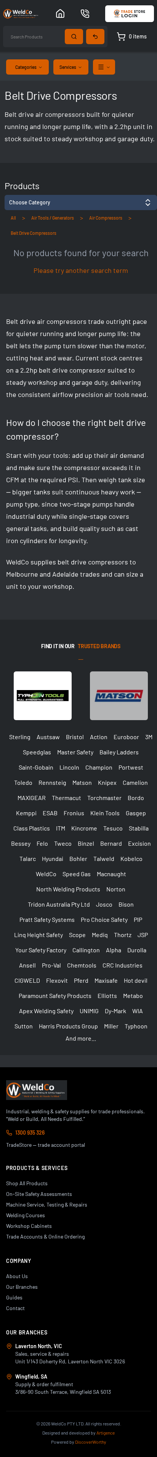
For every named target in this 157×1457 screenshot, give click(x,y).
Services (67, 67)
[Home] (60, 14)
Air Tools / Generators (52, 217)
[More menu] (104, 67)
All (13, 217)
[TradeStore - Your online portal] (129, 13)
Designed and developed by (78, 1432)
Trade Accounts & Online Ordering (45, 1236)
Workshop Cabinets (29, 1226)
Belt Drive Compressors (33, 233)
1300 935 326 (30, 1132)
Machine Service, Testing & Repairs (46, 1204)
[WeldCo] (36, 1090)
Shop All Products (27, 1183)
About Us (17, 1276)
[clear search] (95, 36)
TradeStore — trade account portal (45, 1144)
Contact (15, 1308)
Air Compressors (105, 217)
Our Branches (22, 1286)
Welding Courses (25, 1215)
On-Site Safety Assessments (39, 1194)
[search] (74, 36)
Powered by (78, 1441)
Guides (14, 1297)
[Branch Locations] (85, 13)
